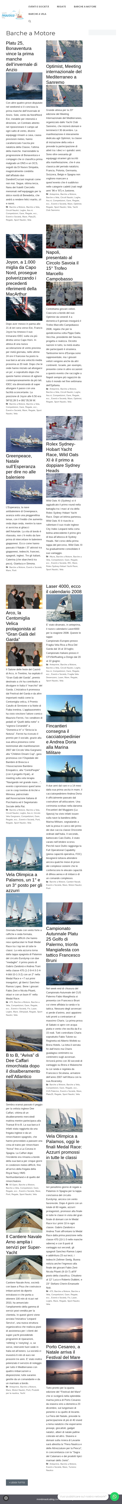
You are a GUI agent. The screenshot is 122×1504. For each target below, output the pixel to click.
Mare (24, 216)
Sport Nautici (20, 220)
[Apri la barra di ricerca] (30, 21)
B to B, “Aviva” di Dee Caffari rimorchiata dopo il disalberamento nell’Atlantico (23, 1066)
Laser (60, 677)
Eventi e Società (39, 6)
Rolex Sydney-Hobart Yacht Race (62, 566)
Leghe (9, 1012)
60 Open (13, 1184)
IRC (69, 563)
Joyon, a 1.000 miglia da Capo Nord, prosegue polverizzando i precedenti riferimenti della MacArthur (21, 278)
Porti (14, 570)
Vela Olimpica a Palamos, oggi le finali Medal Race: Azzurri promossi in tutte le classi (64, 1147)
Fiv (28, 1008)
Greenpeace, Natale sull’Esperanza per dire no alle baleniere (21, 466)
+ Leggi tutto (17, 1482)
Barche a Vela (37, 14)
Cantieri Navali (73, 882)
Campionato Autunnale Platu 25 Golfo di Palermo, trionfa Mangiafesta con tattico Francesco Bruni (63, 944)
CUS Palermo (52, 1091)
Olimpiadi (23, 1012)
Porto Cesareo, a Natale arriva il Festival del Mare (63, 1352)
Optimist (77, 204)
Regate (61, 6)
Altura (52, 556)
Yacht (22, 1393)
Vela (29, 220)
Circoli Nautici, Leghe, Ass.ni (19, 210)
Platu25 (32, 216)
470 (11, 1002)
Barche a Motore (85, 6)
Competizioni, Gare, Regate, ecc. (21, 213)
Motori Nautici (75, 885)
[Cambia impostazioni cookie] (6, 1498)
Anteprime (54, 194)
